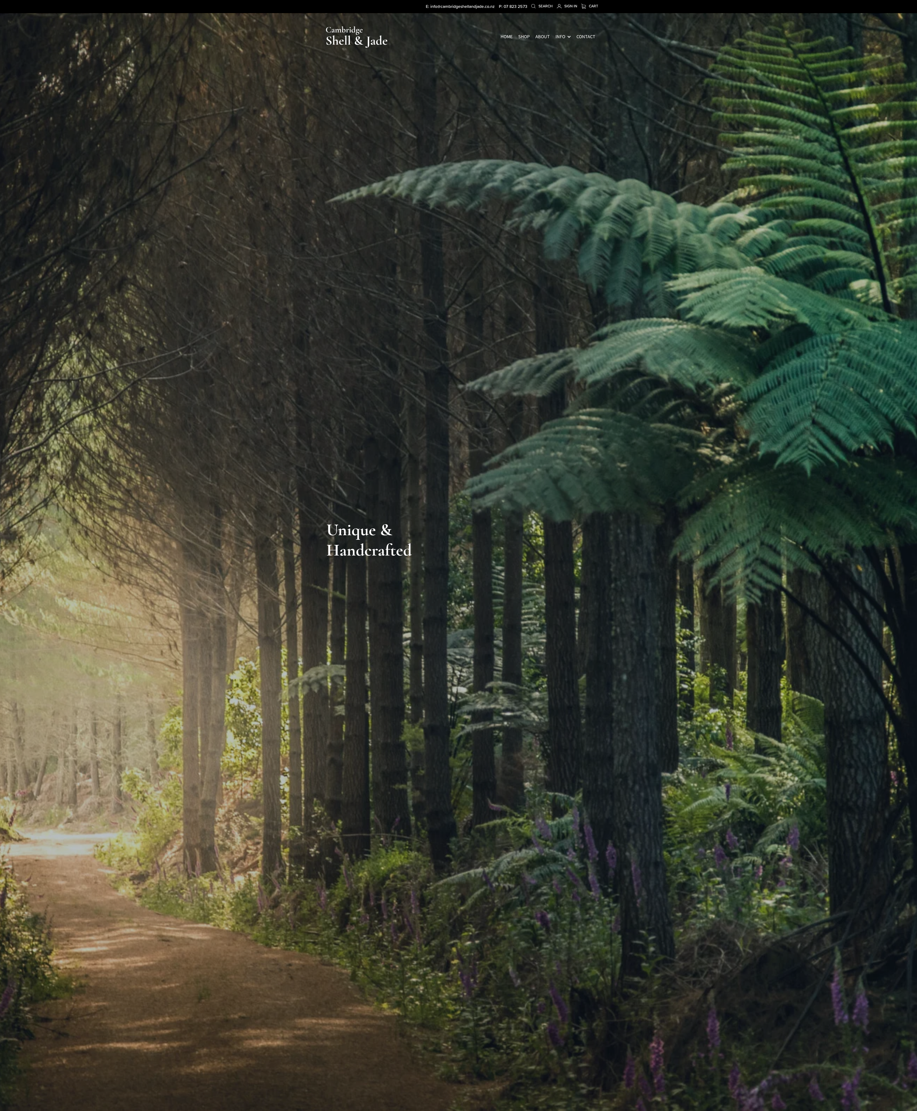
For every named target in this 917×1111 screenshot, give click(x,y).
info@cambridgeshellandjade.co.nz (462, 6)
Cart (593, 6)
